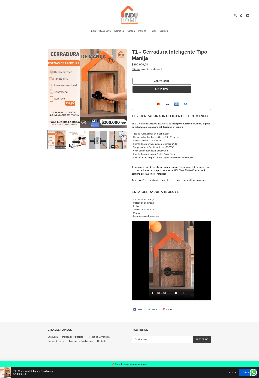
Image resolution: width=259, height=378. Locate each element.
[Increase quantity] (235, 372)
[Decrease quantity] (229, 372)
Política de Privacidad (72, 337)
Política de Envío (56, 341)
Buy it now (161, 89)
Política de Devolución (99, 337)
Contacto (101, 341)
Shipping (136, 69)
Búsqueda (53, 337)
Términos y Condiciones (81, 341)
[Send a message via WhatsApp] (253, 372)
